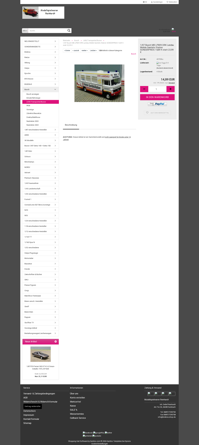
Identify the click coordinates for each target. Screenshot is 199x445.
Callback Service (78, 418)
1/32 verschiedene (32, 248)
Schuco (28, 157)
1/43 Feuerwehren (31, 183)
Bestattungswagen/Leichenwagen (38, 333)
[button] (145, 2)
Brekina (27, 52)
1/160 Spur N (30, 242)
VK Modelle (29, 140)
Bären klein (29, 312)
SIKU (26, 280)
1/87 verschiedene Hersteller (36, 130)
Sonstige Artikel (31, 328)
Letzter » (93, 50)
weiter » (85, 50)
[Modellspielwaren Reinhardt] (99, 12)
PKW (28, 106)
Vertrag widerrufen (33, 406)
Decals (27, 269)
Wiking (27, 63)
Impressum (28, 415)
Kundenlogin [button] (158, 2)
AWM (27, 135)
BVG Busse (29, 79)
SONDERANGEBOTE (32, 47)
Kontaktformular (31, 419)
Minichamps (29, 162)
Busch (133, 54)
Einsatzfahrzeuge (33, 98)
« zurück (76, 50)
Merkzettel (172, 2)
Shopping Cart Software (77, 441)
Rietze (27, 57)
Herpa (27, 68)
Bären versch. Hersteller (34, 301)
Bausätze (28, 264)
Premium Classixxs (32, 178)
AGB (25, 397)
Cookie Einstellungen (99, 444)
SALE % (73, 410)
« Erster (67, 50)
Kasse (73, 405)
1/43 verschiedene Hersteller (36, 194)
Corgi (27, 290)
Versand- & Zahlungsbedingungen (39, 393)
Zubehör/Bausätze (34, 113)
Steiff (27, 306)
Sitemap (27, 423)
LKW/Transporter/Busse (36, 102)
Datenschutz (29, 411)
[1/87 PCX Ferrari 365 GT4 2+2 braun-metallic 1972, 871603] (40, 354)
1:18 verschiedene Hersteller (35, 226)
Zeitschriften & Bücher (33, 274)
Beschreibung (71, 125)
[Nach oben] (194, 441)
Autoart (27, 172)
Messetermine (77, 414)
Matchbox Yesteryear (33, 296)
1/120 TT (28, 237)
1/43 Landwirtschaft (32, 189)
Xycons (128, 441)
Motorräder (29, 258)
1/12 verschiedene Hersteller (36, 231)
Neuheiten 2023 (33, 125)
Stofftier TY (29, 323)
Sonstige (30, 110)
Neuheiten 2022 (33, 121)
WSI (26, 215)
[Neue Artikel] (56, 341)
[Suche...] (68, 30)
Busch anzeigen (33, 94)
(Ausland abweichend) (164, 68)
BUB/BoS (28, 84)
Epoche (27, 73)
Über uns (74, 393)
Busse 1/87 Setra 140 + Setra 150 (37, 146)
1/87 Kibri (28, 151)
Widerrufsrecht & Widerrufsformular (40, 401)
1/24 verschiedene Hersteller (36, 221)
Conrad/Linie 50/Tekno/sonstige (37, 205)
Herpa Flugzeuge (31, 253)
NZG (26, 210)
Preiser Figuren (30, 285)
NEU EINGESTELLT (32, 41)
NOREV (27, 167)
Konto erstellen (77, 397)
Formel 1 (28, 199)
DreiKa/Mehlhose (33, 117)
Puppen (27, 317)
